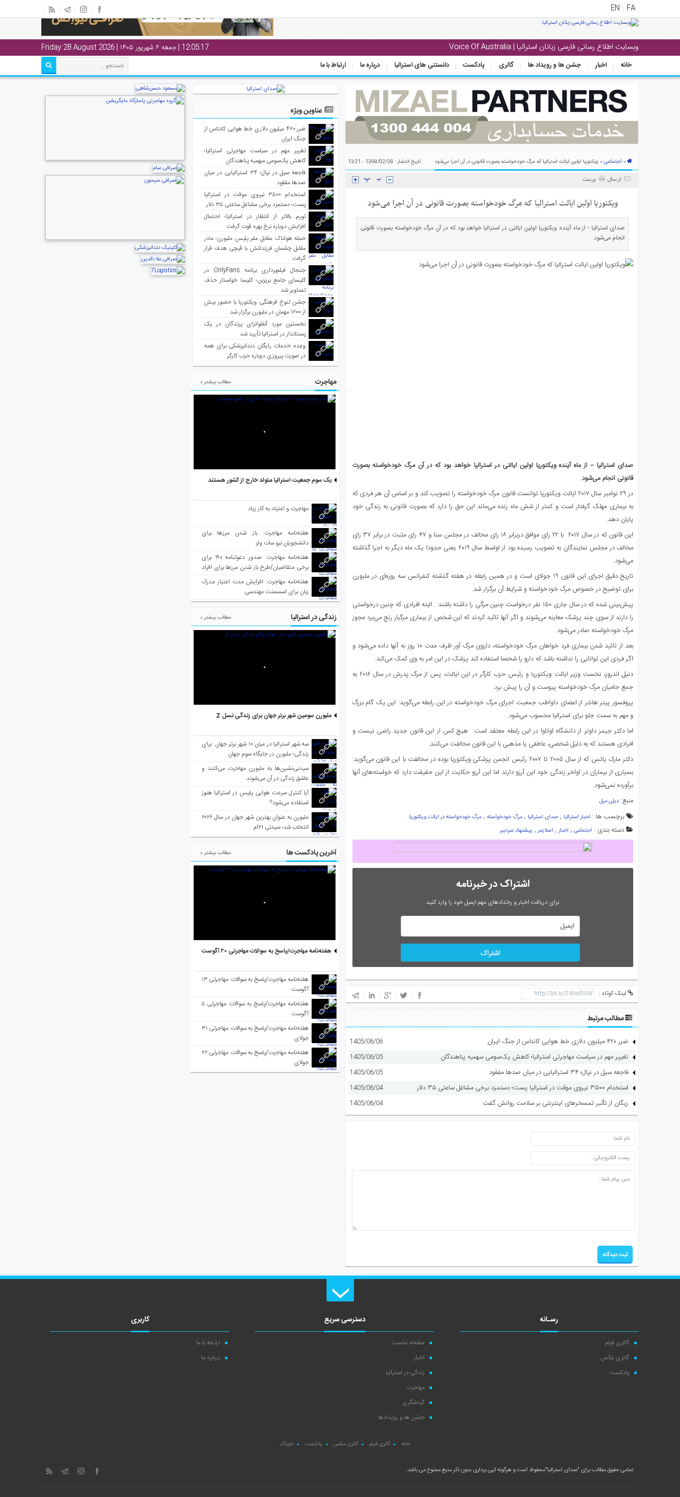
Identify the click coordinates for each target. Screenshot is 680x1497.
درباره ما (370, 65)
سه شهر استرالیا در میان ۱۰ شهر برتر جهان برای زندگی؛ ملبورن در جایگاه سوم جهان (255, 749)
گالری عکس (614, 1358)
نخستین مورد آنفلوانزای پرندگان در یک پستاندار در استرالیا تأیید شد (255, 329)
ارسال (614, 180)
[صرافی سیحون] (115, 238)
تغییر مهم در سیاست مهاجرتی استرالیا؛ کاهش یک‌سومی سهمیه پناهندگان (534, 1057)
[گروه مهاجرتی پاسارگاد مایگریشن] (115, 159)
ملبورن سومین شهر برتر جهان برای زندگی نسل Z (274, 716)
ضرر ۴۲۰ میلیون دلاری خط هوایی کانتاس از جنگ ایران (557, 1041)
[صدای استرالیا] (590, 26)
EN (615, 8)
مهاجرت (416, 1387)
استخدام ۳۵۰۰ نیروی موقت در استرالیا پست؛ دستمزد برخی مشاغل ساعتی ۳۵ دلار (522, 1087)
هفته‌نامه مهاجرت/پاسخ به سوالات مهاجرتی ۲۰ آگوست (267, 951)
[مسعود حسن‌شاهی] (160, 88)
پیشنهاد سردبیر (516, 830)
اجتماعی (613, 161)
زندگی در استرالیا (405, 1373)
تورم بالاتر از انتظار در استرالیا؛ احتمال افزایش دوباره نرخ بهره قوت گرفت (255, 221)
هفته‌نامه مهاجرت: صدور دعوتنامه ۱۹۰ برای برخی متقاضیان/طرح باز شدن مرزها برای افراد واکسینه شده (255, 567)
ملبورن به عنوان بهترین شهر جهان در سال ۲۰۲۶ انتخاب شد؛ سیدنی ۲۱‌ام (255, 822)
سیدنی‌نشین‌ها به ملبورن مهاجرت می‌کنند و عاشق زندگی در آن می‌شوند (255, 773)
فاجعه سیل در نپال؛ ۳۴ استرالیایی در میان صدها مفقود (558, 1072)
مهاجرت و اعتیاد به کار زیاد (278, 509)
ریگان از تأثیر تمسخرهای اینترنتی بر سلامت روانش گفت (555, 1103)
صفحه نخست (408, 1343)
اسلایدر (545, 830)
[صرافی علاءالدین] (163, 259)
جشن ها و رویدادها (401, 1417)
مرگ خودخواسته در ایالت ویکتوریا (445, 817)
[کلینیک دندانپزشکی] (160, 247)
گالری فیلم (617, 1343)
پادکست (473, 65)
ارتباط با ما (333, 65)
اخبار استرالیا (577, 817)
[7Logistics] (168, 270)
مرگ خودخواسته (504, 817)
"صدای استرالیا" (562, 1470)
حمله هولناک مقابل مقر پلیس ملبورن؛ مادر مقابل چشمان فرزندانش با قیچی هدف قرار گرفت (255, 248)
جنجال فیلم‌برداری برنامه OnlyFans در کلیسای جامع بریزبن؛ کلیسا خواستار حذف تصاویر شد (255, 280)
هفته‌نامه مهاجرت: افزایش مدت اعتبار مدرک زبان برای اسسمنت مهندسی (255, 587)
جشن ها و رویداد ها (554, 65)
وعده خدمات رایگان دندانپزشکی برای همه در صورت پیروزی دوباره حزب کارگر (255, 351)
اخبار (601, 65)
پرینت (590, 180)
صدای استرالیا (543, 817)
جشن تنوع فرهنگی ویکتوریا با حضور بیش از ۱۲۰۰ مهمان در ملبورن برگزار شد (255, 307)
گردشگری (413, 1402)
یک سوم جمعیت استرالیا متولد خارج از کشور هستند (270, 480)
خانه (626, 65)
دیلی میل (609, 801)
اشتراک (490, 954)
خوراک (286, 1444)
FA (631, 8)
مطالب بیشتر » (215, 382)
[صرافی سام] (169, 168)
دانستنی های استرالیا (421, 65)
